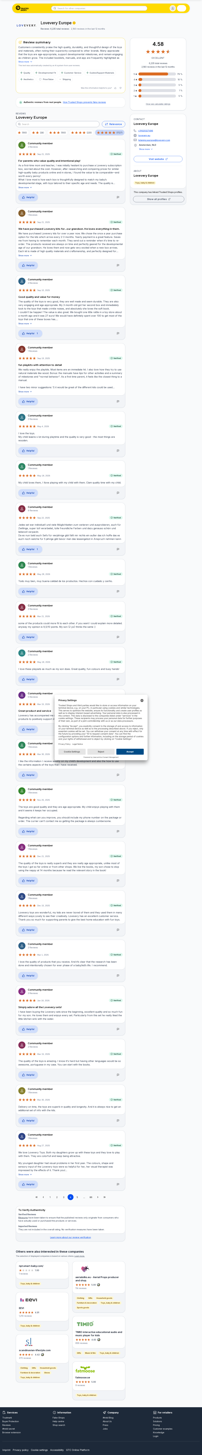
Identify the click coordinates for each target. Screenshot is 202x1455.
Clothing (24, 1368)
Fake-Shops (59, 1417)
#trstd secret (8, 1428)
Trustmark (7, 1417)
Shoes (47, 1373)
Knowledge (158, 1432)
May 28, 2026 (43, 574)
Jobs (105, 1428)
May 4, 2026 (43, 426)
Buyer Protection (10, 1421)
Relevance (115, 124)
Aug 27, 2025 (43, 1145)
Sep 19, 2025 (43, 358)
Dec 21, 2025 (43, 856)
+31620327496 (145, 130)
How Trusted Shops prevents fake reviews (84, 102)
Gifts (34, 1368)
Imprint (6, 1449)
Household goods (48, 1368)
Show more (144, 149)
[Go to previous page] (43, 1197)
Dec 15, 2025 (43, 905)
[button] (173, 8)
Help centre (58, 1421)
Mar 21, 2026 (43, 616)
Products (157, 1417)
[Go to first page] (36, 1197)
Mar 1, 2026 (43, 955)
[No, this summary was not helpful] (120, 88)
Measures (23, 1217)
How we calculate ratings (158, 104)
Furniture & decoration (30, 1373)
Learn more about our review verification (70, 1237)
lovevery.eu (144, 135)
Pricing (156, 1425)
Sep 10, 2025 (43, 290)
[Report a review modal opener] (118, 197)
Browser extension (11, 1432)
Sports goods (83, 1307)
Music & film (90, 1353)
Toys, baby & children (144, 183)
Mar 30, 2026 (43, 754)
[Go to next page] (98, 1197)
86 (91, 1197)
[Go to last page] (105, 1197)
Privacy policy (21, 1449)
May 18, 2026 (43, 475)
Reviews (6, 1425)
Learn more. (79, 1256)
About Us (107, 1421)
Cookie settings (39, 1449)
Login (155, 1436)
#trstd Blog (108, 1417)
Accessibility (57, 1449)
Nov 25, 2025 (43, 800)
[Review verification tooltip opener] (74, 23)
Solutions (157, 1421)
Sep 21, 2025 (43, 154)
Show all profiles (157, 199)
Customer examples (162, 1428)
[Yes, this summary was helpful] (115, 88)
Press (105, 1425)
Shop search (59, 1425)
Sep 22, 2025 (43, 518)
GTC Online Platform (77, 1449)
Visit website (156, 159)
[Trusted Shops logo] (22, 8)
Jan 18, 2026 (43, 1000)
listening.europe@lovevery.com (154, 140)
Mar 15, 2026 (43, 704)
